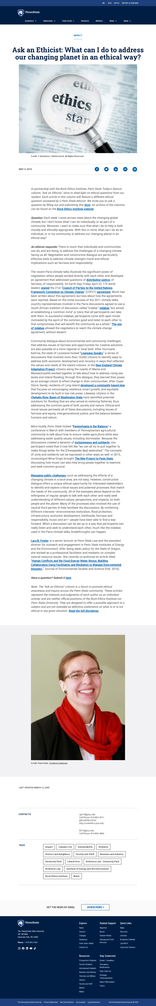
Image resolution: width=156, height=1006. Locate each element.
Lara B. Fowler (40, 540)
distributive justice (98, 280)
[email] (125, 169)
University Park (53, 861)
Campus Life (65, 847)
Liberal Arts (73, 861)
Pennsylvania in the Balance (90, 426)
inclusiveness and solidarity (92, 442)
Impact (78, 35)
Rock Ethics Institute (56, 876)
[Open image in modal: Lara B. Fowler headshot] (78, 697)
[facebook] (97, 169)
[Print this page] (134, 169)
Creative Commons (58, 763)
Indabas (104, 308)
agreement (104, 292)
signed (45, 288)
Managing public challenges (48, 475)
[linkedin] (116, 169)
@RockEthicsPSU (87, 820)
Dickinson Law (53, 869)
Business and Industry (111, 854)
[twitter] (106, 169)
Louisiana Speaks (92, 353)
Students (103, 847)
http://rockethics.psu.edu (91, 823)
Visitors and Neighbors (57, 854)
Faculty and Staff (85, 854)
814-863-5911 (97, 817)
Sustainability (85, 847)
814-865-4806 (97, 833)
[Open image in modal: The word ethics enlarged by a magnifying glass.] (78, 108)
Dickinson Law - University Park (102, 861)
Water (76, 876)
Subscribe (94, 907)
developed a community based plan (102, 385)
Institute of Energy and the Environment (87, 869)
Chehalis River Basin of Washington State (57, 397)
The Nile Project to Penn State (94, 458)
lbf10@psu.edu (86, 830)
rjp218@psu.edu (87, 814)
